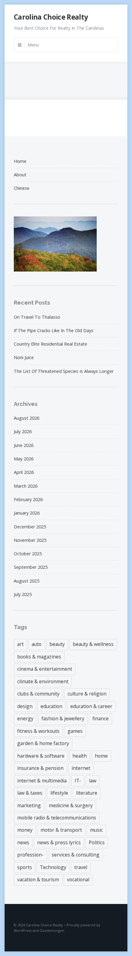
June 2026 (23, 445)
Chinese (21, 188)
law (92, 780)
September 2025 (31, 567)
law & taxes (29, 792)
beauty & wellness (93, 644)
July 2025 (23, 594)
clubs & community (38, 693)
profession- (30, 854)
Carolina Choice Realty (51, 17)
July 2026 (23, 431)
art (20, 644)
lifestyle (59, 792)
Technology (53, 867)
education (51, 706)
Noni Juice (24, 357)
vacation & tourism (38, 879)
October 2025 (28, 554)
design (25, 706)
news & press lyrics (59, 842)
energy (25, 718)
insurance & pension (40, 768)
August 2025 (26, 581)
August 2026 (26, 418)
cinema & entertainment (44, 668)
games (75, 731)
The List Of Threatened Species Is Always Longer (64, 371)
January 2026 (27, 513)
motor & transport (61, 830)
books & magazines (39, 656)
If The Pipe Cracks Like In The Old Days (53, 330)
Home (20, 161)
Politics (97, 842)
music (96, 830)
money (25, 830)
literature (86, 792)
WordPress (23, 930)
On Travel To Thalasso (37, 317)
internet (81, 768)
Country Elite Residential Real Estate (50, 344)
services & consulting (75, 854)
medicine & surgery (71, 805)
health (79, 755)
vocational (78, 879)
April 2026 (24, 472)
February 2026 (28, 499)
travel (80, 867)
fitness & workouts (38, 731)
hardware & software (40, 755)
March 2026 (25, 486)
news (23, 842)
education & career (91, 706)
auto (36, 644)
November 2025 (30, 540)
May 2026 (23, 459)
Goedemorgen (52, 930)
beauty (57, 644)
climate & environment (42, 681)
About (20, 175)
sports (24, 867)
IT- (78, 780)
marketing (29, 805)
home (101, 755)
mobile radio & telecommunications (56, 817)
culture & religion (87, 693)
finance (100, 718)
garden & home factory (43, 743)
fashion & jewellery (62, 718)
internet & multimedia (42, 780)
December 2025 (30, 527)
